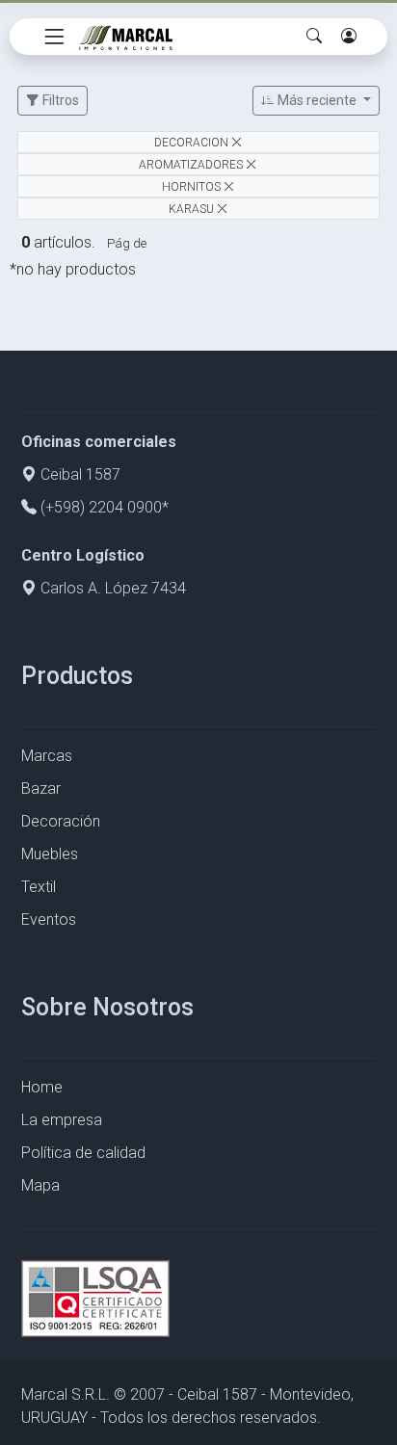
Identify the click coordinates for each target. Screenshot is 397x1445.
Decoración (60, 821)
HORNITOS (191, 186)
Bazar (41, 788)
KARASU (193, 208)
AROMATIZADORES (191, 164)
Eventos (48, 919)
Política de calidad (83, 1152)
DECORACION (191, 142)
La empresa (61, 1120)
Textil (38, 887)
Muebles (49, 854)
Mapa (40, 1185)
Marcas (46, 756)
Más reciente (317, 100)
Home (42, 1087)
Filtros (59, 100)
